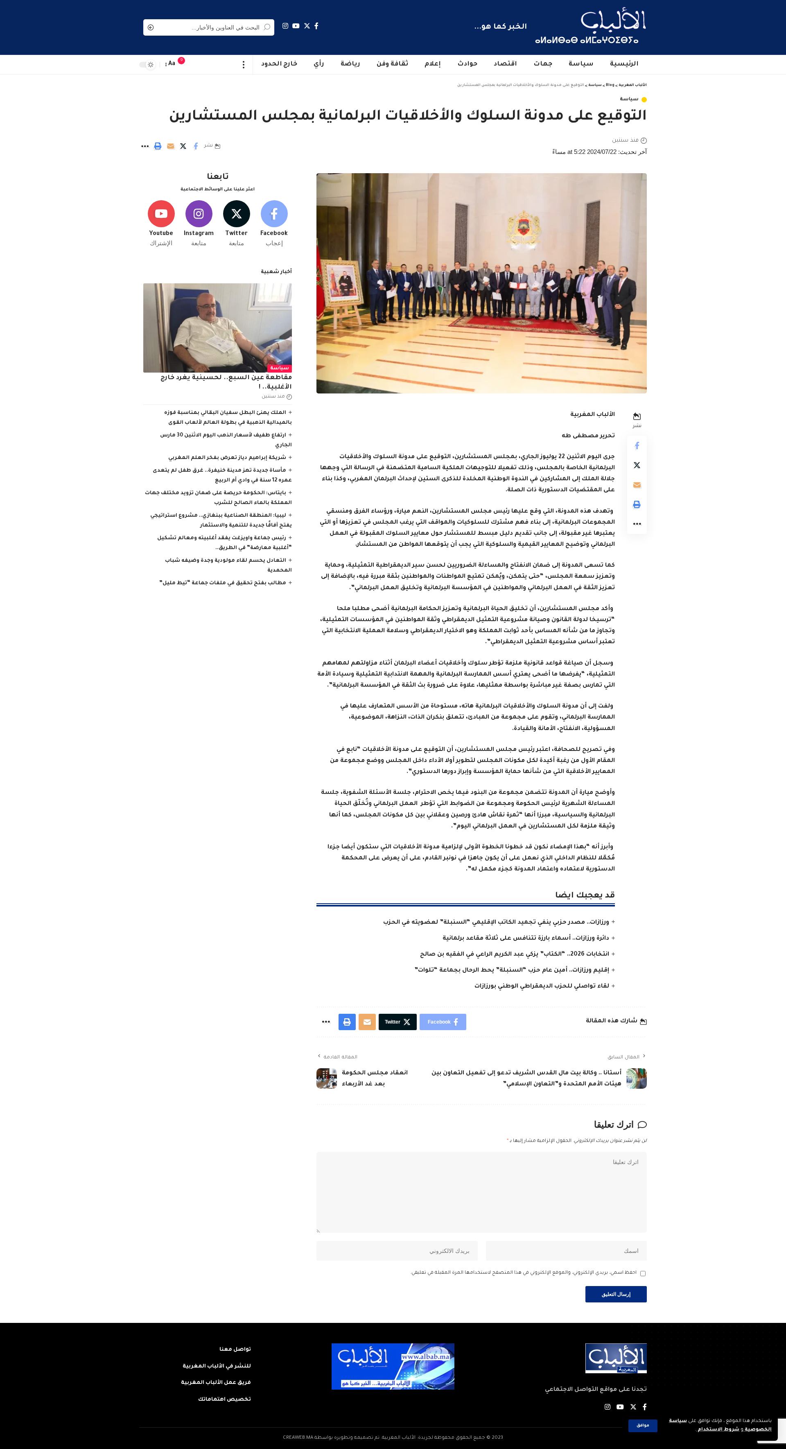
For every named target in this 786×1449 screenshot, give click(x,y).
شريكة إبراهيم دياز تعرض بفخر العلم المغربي (227, 458)
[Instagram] (285, 26)
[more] (244, 65)
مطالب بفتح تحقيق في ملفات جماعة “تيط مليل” (222, 583)
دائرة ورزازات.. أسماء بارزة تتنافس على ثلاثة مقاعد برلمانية (526, 939)
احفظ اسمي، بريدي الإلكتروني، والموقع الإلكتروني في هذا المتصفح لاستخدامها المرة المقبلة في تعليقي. (523, 1273)
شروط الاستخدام (717, 1430)
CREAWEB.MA (298, 1438)
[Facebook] (316, 26)
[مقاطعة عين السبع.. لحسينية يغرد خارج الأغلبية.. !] (217, 328)
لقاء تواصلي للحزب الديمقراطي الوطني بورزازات (541, 986)
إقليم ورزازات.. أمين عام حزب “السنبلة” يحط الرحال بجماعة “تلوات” (511, 971)
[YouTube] (296, 26)
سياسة (629, 99)
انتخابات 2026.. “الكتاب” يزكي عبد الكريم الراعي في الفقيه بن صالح (514, 955)
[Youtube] (161, 224)
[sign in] (198, 65)
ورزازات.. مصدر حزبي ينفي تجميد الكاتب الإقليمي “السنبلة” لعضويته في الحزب (496, 923)
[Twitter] (307, 26)
